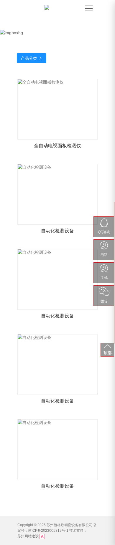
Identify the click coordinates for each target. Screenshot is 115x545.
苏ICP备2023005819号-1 (48, 531)
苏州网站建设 (28, 536)
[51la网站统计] (42, 536)
